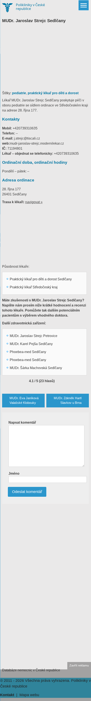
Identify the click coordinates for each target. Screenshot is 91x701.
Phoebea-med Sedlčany (28, 352)
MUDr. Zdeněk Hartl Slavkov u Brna (67, 400)
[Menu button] (83, 5)
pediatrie (19, 93)
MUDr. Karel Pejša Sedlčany (31, 344)
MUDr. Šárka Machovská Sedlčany (36, 368)
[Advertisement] (45, 59)
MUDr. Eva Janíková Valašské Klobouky (24, 400)
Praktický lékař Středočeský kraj (34, 287)
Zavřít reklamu (79, 665)
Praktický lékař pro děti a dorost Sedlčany (41, 279)
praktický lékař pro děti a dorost (53, 93)
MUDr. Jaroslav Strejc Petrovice (33, 336)
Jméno (13, 473)
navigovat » (34, 202)
